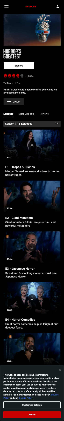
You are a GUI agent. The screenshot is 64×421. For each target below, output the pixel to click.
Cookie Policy (26, 397)
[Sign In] (58, 7)
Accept (32, 414)
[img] (22, 53)
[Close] (60, 370)
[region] (32, 393)
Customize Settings (32, 404)
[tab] (8, 114)
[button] (6, 6)
